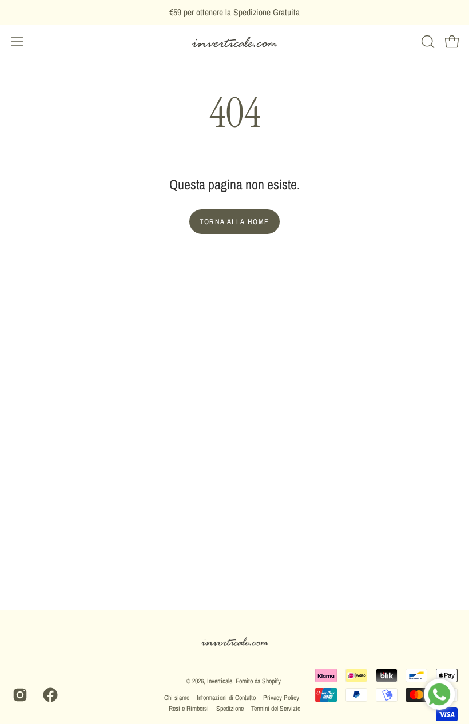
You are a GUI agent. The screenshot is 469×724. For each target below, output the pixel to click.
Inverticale (219, 681)
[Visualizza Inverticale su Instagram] (19, 694)
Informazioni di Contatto (226, 697)
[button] (427, 42)
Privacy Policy (281, 697)
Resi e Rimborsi (189, 708)
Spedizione (230, 708)
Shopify (271, 681)
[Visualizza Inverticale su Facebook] (49, 694)
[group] (234, 12)
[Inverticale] (234, 42)
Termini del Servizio (275, 708)
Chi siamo (176, 697)
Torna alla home (234, 221)
